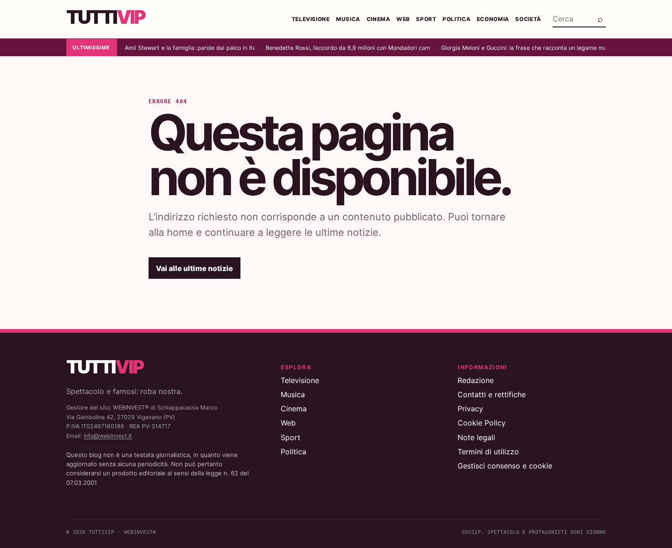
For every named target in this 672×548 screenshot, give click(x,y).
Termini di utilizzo (488, 451)
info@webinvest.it (108, 435)
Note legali (476, 437)
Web (403, 19)
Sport (426, 19)
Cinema (378, 19)
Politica (456, 19)
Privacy (470, 408)
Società (528, 19)
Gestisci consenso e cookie (505, 465)
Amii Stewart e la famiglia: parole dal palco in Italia (190, 47)
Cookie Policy (482, 422)
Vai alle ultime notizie (194, 268)
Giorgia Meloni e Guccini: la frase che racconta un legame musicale (523, 47)
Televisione (311, 19)
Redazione (476, 380)
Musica (348, 19)
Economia (493, 19)
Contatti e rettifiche (492, 394)
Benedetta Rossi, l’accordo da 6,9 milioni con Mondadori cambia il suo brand (348, 47)
